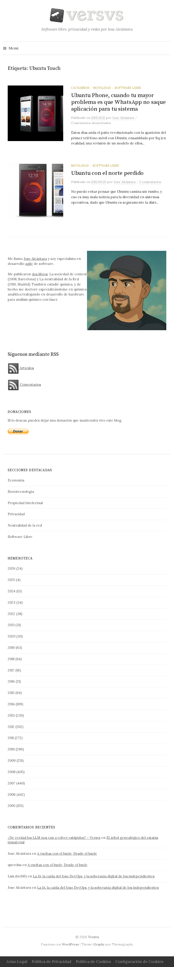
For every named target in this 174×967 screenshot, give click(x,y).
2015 (11, 693)
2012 (11, 727)
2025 (11, 580)
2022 (11, 614)
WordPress (70, 944)
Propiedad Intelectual (25, 503)
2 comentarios (150, 182)
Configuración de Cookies (139, 961)
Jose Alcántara (35, 258)
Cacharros (80, 88)
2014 (11, 704)
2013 (11, 715)
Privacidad (16, 514)
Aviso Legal (16, 961)
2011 (11, 738)
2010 (11, 749)
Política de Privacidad (51, 961)
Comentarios (30, 384)
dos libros (40, 274)
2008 (11, 772)
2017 (11, 670)
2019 (11, 647)
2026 (11, 568)
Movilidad (102, 88)
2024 (11, 591)
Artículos (26, 368)
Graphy (98, 944)
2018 (11, 659)
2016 (11, 681)
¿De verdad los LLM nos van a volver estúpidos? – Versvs (54, 837)
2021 (11, 625)
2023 (11, 602)
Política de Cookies (93, 961)
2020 (11, 636)
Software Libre (128, 88)
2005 (11, 805)
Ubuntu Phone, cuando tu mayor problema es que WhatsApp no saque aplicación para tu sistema (118, 102)
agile (29, 263)
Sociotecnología (21, 491)
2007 (11, 783)
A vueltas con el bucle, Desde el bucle (67, 853)
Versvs (93, 937)
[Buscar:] (167, 48)
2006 (12, 794)
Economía (16, 480)
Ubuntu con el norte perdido (107, 173)
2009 (12, 760)
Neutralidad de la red (25, 525)
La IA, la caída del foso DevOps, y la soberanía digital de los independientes (94, 876)
